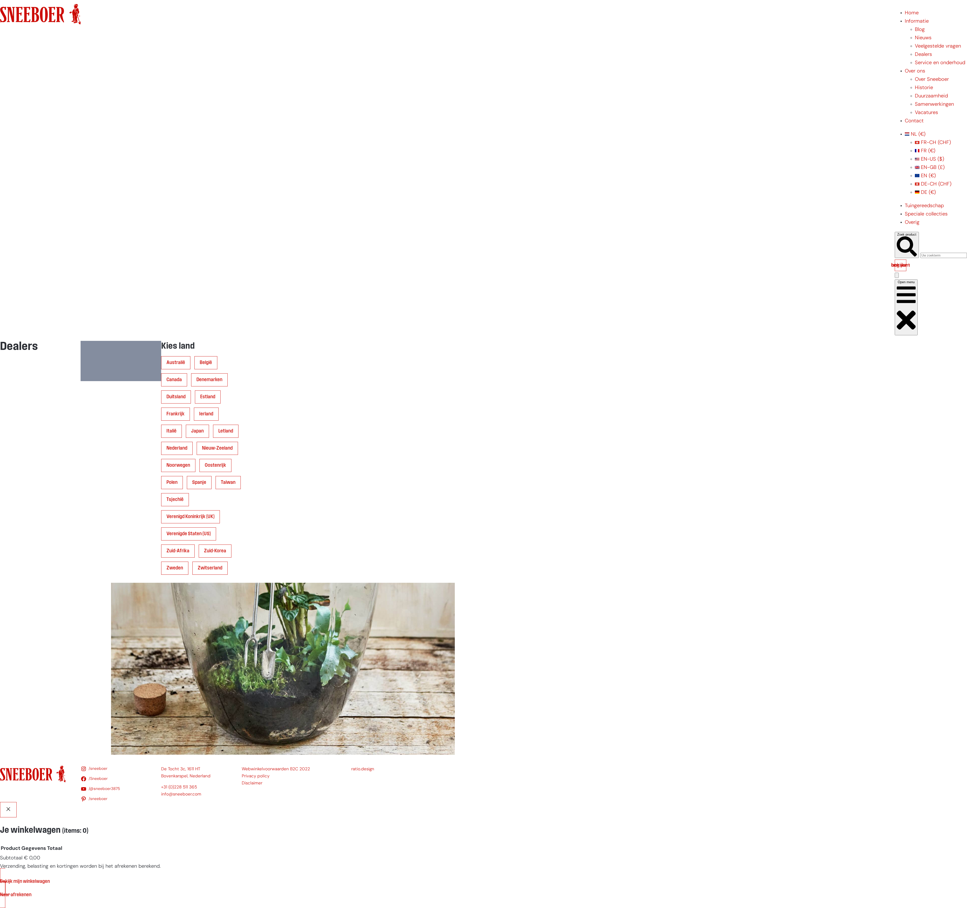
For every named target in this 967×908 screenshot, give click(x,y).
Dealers (923, 54)
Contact (914, 121)
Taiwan (228, 482)
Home (912, 13)
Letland (225, 431)
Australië (175, 362)
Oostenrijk (215, 465)
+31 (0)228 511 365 (179, 787)
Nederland (176, 448)
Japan (197, 431)
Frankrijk (175, 414)
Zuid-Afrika (177, 551)
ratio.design (362, 769)
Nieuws (923, 38)
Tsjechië (175, 499)
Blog (920, 29)
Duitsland (176, 396)
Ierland (206, 414)
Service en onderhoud (940, 62)
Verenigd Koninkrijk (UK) (190, 516)
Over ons (915, 71)
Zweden (174, 568)
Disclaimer (252, 783)
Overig (912, 222)
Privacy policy (255, 776)
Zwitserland (210, 568)
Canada (174, 379)
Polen (172, 482)
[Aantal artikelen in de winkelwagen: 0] (897, 275)
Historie (924, 87)
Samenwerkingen (934, 104)
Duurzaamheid (931, 96)
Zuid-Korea (215, 551)
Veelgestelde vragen (938, 46)
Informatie (917, 21)
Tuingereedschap (924, 205)
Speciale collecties (926, 214)
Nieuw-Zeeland (217, 448)
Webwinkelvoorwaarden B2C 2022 (276, 769)
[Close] (8, 809)
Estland (207, 396)
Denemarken (209, 379)
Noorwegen (178, 465)
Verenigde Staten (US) (188, 533)
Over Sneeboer (932, 79)
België (206, 362)
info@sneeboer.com (181, 794)
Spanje (199, 482)
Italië (171, 431)
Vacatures (926, 112)
